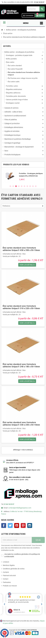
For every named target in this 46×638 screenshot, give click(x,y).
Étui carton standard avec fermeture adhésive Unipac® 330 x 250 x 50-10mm (21, 423)
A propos (6, 572)
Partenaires (7, 582)
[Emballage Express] (10, 12)
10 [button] (36, 186)
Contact (5, 579)
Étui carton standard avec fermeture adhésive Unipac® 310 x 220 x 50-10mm (21, 307)
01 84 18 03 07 (39, 2)
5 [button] (21, 186)
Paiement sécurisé (9, 575)
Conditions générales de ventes (14, 569)
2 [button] (13, 186)
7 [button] (27, 186)
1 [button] (10, 186)
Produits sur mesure (10, 586)
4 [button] (19, 186)
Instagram (29, 525)
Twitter (10, 525)
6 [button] (24, 186)
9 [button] (33, 186)
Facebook (3, 525)
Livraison (6, 562)
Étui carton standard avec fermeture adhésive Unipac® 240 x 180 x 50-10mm (21, 365)
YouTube (16, 525)
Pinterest (23, 525)
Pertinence (6, 206)
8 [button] (30, 186)
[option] (23, 176)
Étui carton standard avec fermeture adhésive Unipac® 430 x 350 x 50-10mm (21, 249)
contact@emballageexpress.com (19, 508)
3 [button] (16, 186)
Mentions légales (9, 565)
